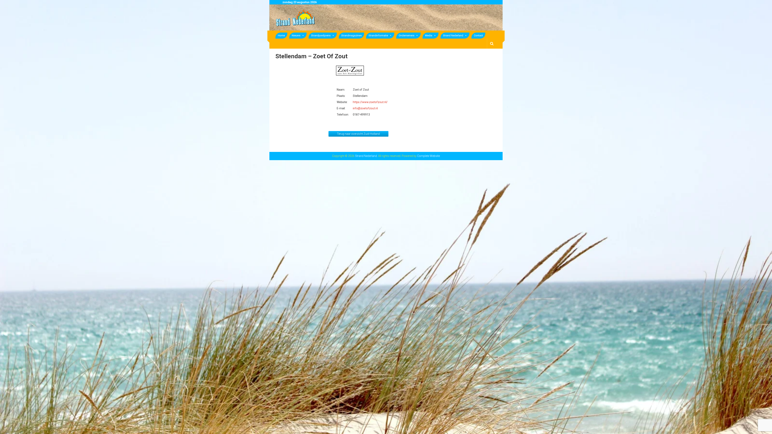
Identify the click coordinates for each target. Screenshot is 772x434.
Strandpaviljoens (321, 35)
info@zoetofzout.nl (365, 108)
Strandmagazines (351, 35)
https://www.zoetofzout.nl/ (370, 102)
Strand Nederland (453, 35)
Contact (478, 35)
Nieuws (296, 35)
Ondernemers (406, 35)
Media (428, 35)
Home (281, 35)
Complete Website (428, 156)
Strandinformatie (378, 35)
